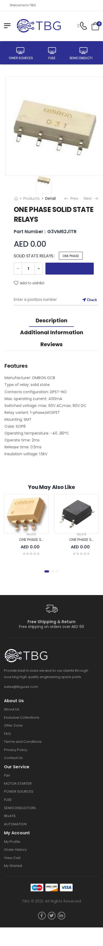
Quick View (26, 526)
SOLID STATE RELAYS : (34, 256)
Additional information (51, 332)
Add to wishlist (32, 283)
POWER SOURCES (18, 791)
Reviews (51, 344)
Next (88, 198)
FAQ (7, 733)
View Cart (12, 857)
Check (91, 300)
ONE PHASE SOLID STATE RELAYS (46, 539)
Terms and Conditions (23, 741)
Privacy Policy (15, 749)
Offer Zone (13, 725)
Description (51, 320)
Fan (7, 775)
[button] (46, 571)
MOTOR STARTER (18, 783)
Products (31, 198)
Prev (72, 198)
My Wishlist (13, 865)
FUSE (8, 799)
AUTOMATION (15, 824)
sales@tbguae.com (21, 686)
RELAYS (31, 534)
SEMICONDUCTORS (20, 807)
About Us (11, 709)
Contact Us (13, 757)
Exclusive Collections (21, 717)
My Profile (12, 841)
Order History (15, 849)
